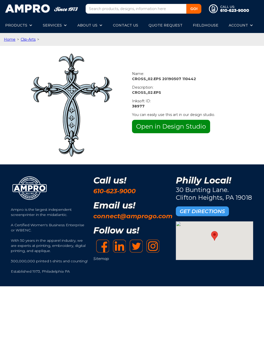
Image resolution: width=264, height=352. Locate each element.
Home (9, 39)
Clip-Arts (28, 39)
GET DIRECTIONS (202, 211)
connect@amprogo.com (132, 216)
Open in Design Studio (171, 126)
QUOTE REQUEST (165, 25)
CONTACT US (125, 25)
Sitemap (101, 258)
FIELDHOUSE (205, 25)
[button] (19, 25)
